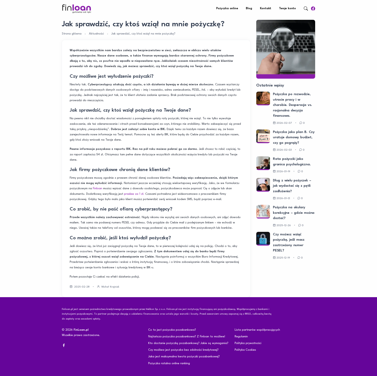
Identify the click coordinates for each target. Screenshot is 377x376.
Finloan (97, 188)
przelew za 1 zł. (134, 194)
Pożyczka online (227, 8)
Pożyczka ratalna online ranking (169, 363)
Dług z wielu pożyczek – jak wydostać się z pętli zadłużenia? (292, 186)
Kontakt (265, 8)
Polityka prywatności (248, 343)
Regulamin (241, 336)
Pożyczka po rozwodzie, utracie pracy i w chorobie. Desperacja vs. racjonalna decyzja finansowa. (292, 105)
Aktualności (96, 33)
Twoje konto (287, 8)
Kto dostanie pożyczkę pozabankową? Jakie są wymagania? (188, 343)
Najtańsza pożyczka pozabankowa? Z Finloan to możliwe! (186, 336)
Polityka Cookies (245, 350)
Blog (249, 8)
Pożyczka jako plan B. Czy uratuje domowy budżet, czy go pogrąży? (294, 137)
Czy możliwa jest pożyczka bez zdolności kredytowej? (183, 350)
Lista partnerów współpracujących (257, 330)
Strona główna (71, 33)
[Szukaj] (306, 8)
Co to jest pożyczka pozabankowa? (172, 330)
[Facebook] (313, 8)
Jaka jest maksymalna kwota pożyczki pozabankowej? (184, 356)
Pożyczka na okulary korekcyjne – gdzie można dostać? (293, 213)
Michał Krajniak (110, 287)
